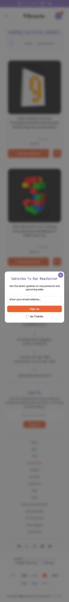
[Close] (60, 275)
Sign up (34, 309)
